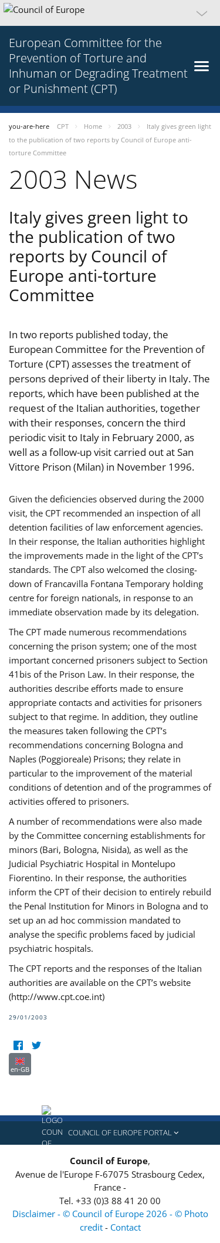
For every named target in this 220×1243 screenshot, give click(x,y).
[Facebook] (18, 1046)
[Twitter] (36, 1046)
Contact (125, 1227)
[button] (110, 13)
